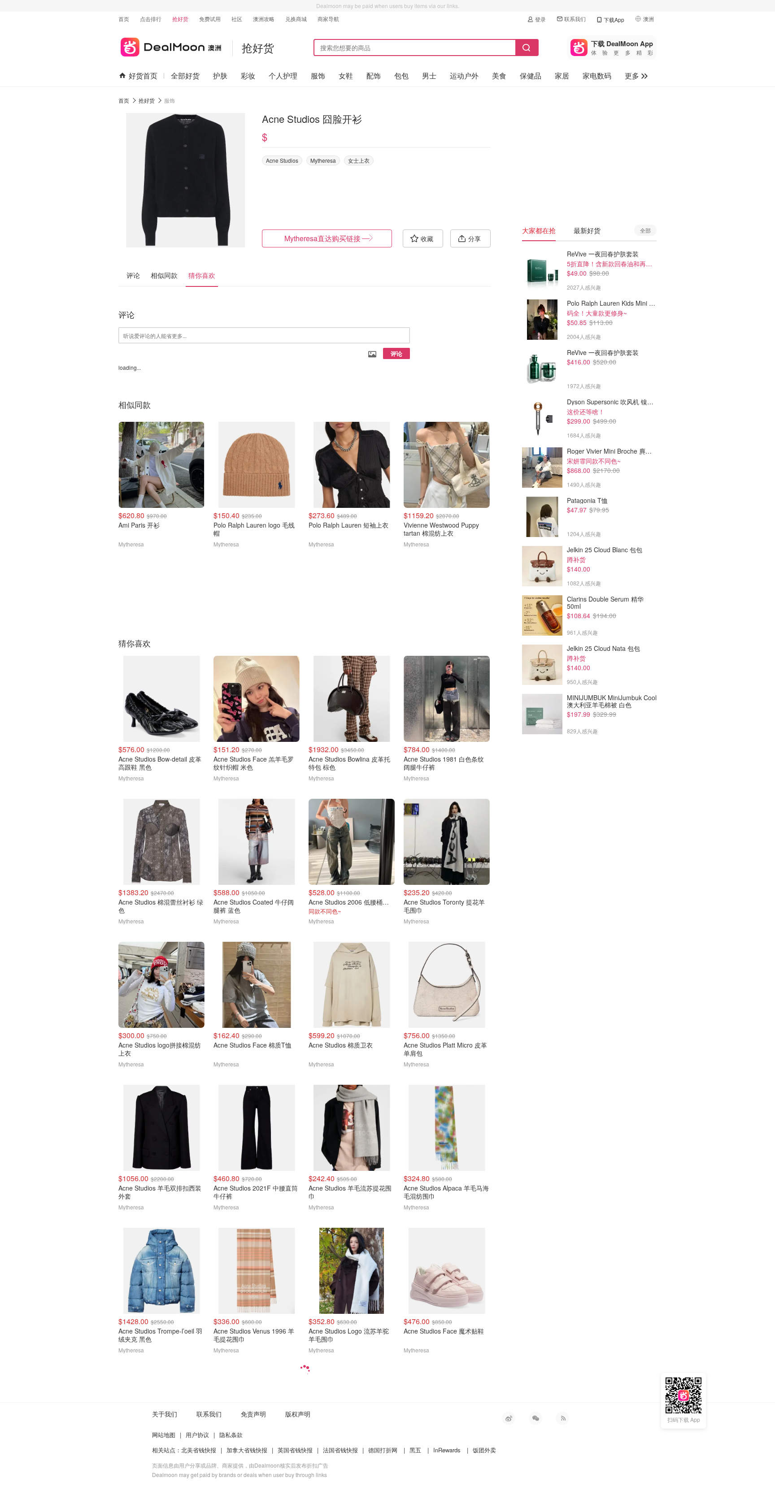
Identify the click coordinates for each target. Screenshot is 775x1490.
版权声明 (297, 1413)
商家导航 (328, 18)
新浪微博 (508, 1418)
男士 (429, 75)
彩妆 (248, 75)
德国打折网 (382, 1450)
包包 (401, 75)
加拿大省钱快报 (246, 1450)
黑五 (415, 1450)
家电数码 (597, 75)
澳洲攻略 (263, 18)
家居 (562, 75)
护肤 (220, 75)
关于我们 (164, 1413)
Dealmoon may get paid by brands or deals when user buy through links (239, 1474)
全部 (645, 230)
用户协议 (197, 1434)
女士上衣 (359, 160)
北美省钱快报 (198, 1450)
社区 (236, 18)
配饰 (373, 75)
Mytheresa (323, 160)
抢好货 (180, 18)
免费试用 (210, 18)
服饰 (318, 75)
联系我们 (575, 18)
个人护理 (283, 75)
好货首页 (143, 75)
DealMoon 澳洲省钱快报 (169, 45)
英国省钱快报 (295, 1450)
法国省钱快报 (340, 1450)
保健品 (530, 75)
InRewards (447, 1450)
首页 (123, 18)
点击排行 (150, 18)
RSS (562, 1418)
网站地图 (163, 1434)
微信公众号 (535, 1418)
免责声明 (253, 1413)
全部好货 (185, 75)
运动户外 (464, 75)
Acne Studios (282, 160)
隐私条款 (231, 1434)
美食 (499, 75)
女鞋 (346, 75)
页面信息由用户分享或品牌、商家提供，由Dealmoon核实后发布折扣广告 (240, 1465)
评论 (396, 353)
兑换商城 (296, 18)
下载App (614, 19)
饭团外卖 (484, 1450)
